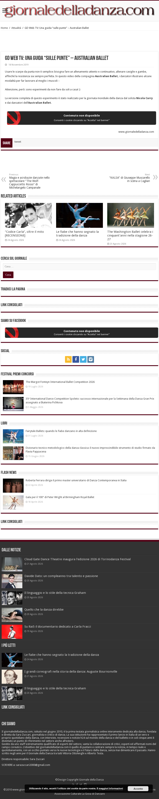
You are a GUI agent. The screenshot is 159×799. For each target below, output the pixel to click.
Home (4, 27)
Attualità (16, 27)
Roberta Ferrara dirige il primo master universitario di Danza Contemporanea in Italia (76, 480)
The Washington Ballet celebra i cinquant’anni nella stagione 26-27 (130, 235)
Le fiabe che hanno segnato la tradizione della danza (77, 233)
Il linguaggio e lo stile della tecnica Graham (55, 593)
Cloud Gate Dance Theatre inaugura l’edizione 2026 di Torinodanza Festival (77, 559)
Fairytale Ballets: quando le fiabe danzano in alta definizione (61, 431)
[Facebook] (75, 359)
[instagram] (90, 359)
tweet (17, 141)
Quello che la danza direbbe (44, 609)
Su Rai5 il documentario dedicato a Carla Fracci (57, 626)
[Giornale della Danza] (79, 11)
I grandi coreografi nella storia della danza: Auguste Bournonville (70, 671)
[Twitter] (83, 359)
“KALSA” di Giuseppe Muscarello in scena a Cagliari (129, 178)
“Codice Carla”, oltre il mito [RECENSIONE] (24, 233)
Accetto (138, 789)
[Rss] (68, 359)
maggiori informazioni (111, 788)
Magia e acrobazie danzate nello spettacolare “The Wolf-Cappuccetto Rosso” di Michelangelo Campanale (29, 181)
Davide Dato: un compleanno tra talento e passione (61, 576)
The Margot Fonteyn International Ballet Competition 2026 (60, 381)
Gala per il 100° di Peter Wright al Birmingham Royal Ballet (60, 497)
